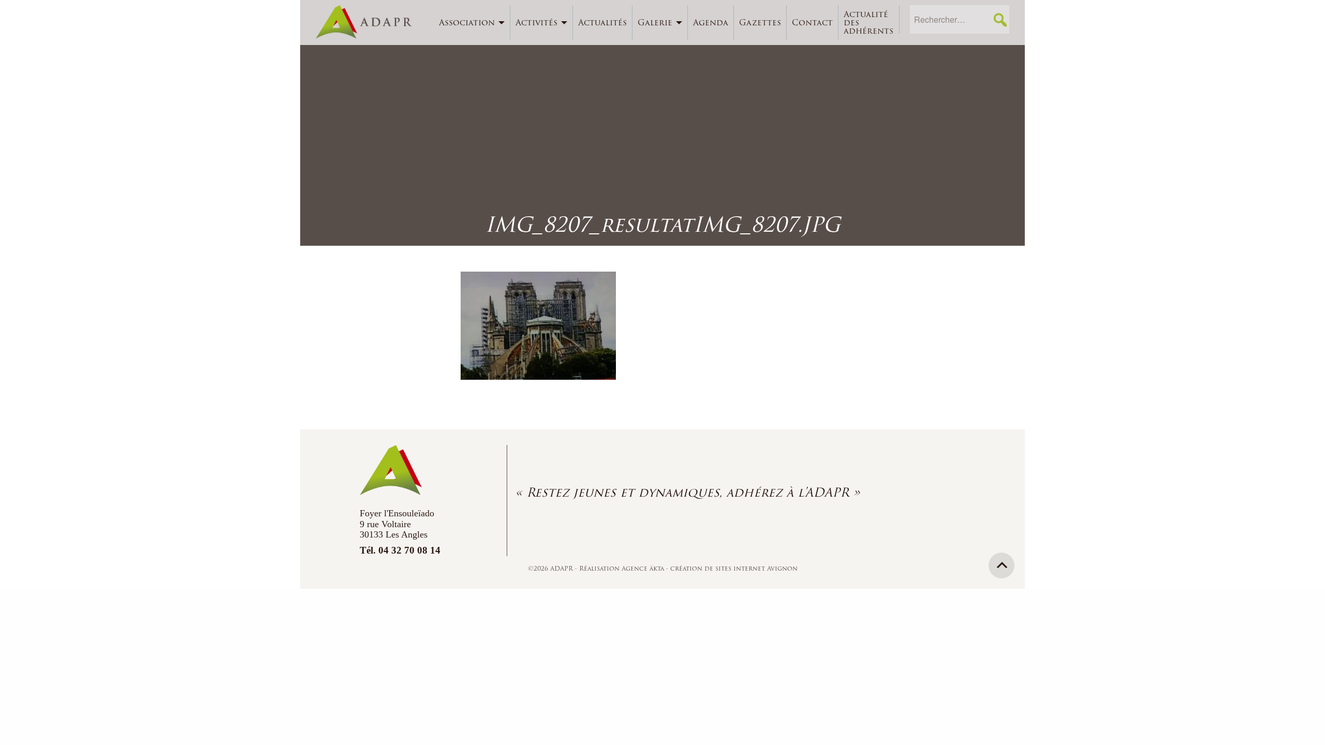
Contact (812, 22)
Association (467, 22)
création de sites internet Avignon (734, 568)
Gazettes (760, 22)
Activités (536, 22)
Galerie (655, 22)
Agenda (710, 22)
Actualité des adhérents (868, 22)
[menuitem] (472, 22)
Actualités (602, 22)
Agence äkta (644, 568)
